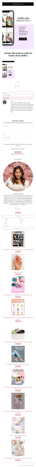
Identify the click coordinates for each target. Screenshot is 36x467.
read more (18, 212)
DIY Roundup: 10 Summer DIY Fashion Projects (18, 295)
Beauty (18, 270)
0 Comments (21, 57)
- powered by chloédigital (30, 465)
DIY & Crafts (18, 293)
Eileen (12, 101)
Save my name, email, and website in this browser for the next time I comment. (18, 145)
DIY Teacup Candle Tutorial (18, 435)
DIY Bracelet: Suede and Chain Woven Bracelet (18, 342)
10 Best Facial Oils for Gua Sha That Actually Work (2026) (18, 318)
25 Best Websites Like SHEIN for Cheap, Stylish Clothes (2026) (18, 387)
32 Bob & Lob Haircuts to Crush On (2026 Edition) (18, 249)
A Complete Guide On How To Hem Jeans (18, 364)
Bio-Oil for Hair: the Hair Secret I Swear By (18, 458)
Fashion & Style (17, 385)
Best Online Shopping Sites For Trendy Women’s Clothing (18, 412)
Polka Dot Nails (18, 272)
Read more (18, 251)
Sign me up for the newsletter (18, 148)
